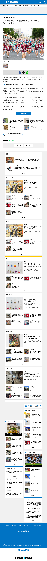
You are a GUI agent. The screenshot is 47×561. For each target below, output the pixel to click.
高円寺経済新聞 (11, 2)
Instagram (40, 2)
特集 (39, 5)
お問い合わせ (30, 554)
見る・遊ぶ (14, 5)
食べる (8, 5)
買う (20, 5)
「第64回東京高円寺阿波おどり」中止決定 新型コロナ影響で (19, 84)
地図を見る (23, 113)
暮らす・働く (26, 5)
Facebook (35, 2)
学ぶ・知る (33, 5)
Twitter (38, 2)
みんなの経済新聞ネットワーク (23, 550)
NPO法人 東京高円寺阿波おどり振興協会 (12, 134)
